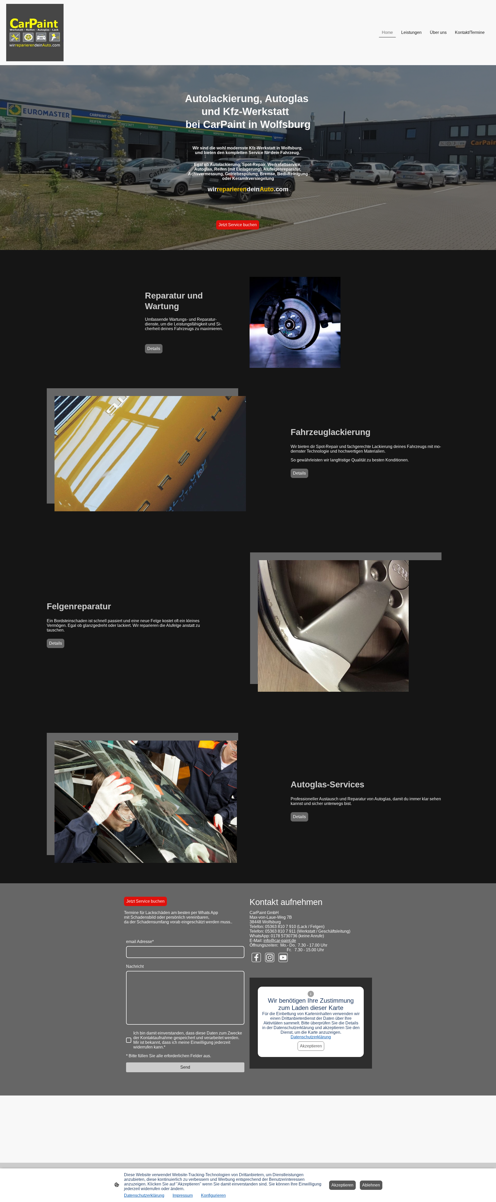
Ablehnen (371, 1185)
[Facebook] (256, 957)
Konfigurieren (213, 1195)
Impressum (183, 1195)
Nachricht (135, 966)
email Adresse (140, 941)
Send (185, 1067)
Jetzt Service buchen (238, 225)
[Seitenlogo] (35, 32)
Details (153, 348)
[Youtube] (283, 957)
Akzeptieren (311, 1046)
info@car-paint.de (280, 940)
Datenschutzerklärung (311, 1037)
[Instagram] (269, 957)
